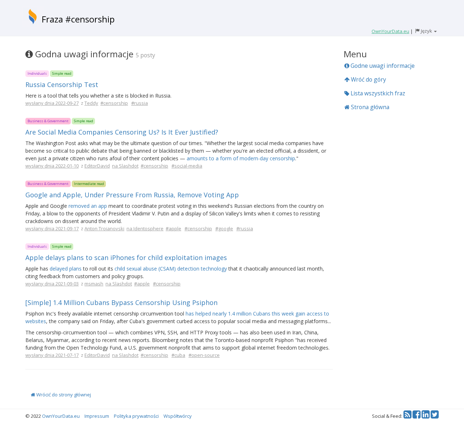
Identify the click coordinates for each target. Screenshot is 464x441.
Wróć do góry (367, 79)
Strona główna (369, 107)
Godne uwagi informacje (382, 66)
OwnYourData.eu (61, 416)
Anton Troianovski (104, 228)
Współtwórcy (177, 416)
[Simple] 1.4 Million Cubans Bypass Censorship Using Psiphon (121, 302)
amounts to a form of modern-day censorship (241, 158)
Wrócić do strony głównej (63, 394)
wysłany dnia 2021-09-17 (52, 228)
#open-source (204, 355)
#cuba (178, 355)
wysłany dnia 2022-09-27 (52, 103)
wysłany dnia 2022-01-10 (52, 165)
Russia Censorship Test (61, 84)
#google (224, 228)
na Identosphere (145, 228)
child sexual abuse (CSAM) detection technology (171, 268)
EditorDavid (97, 165)
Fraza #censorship (78, 19)
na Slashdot (125, 165)
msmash (93, 283)
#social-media (186, 165)
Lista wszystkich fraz (377, 93)
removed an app (88, 205)
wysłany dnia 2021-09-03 (52, 283)
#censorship (114, 103)
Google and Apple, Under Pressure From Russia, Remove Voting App (132, 194)
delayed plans (66, 268)
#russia (139, 103)
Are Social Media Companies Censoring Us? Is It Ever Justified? (121, 132)
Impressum (96, 416)
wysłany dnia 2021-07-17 (52, 355)
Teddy (91, 103)
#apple (173, 228)
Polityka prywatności (136, 416)
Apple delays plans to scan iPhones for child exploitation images (126, 257)
